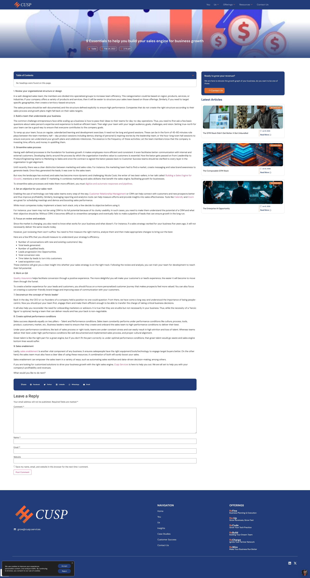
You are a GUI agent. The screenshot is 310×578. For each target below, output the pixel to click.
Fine (233, 510)
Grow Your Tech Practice (240, 527)
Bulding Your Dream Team (241, 534)
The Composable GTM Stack (216, 171)
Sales (94, 49)
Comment (19, 407)
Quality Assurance (23, 278)
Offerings (228, 4)
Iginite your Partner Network (242, 542)
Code (234, 525)
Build (233, 532)
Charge (235, 539)
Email (17, 447)
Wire (233, 547)
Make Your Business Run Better (243, 549)
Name (17, 437)
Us (215, 4)
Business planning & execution (242, 513)
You (208, 4)
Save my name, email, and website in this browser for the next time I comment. (52, 467)
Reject (64, 571)
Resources (244, 4)
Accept (64, 566)
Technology (276, 108)
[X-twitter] (295, 563)
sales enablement (29, 351)
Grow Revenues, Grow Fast (241, 520)
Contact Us (262, 4)
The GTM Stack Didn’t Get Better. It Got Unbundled (225, 133)
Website (17, 457)
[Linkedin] (289, 563)
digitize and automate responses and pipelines (108, 183)
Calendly (178, 197)
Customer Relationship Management (107, 193)
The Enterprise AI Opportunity (216, 208)
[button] (193, 75)
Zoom (191, 197)
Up (233, 518)
